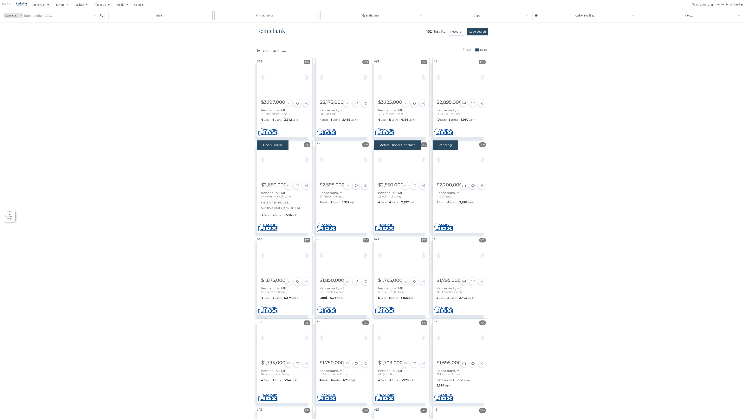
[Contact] (289, 103)
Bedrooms (267, 15)
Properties (38, 4)
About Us (100, 4)
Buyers (60, 4)
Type (477, 15)
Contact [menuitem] (139, 4)
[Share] (306, 103)
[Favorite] (297, 103)
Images (483, 49)
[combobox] (24, 15)
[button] (21, 15)
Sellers (79, 4)
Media (120, 4)
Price (159, 15)
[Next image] (306, 78)
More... (689, 15)
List (469, 49)
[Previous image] (262, 78)
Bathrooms (372, 15)
